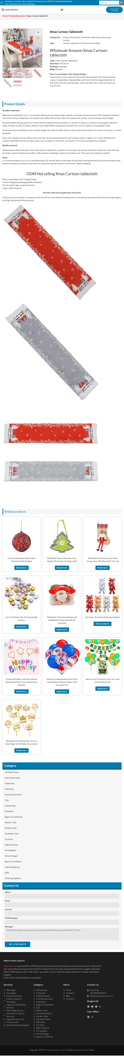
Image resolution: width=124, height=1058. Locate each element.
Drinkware (9, 811)
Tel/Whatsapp (11, 918)
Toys (7, 800)
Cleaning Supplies (13, 878)
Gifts (7, 872)
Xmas (30, 115)
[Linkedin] (96, 1006)
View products (102, 623)
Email (7, 901)
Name (8, 892)
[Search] (121, 3)
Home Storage (11, 856)
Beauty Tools (10, 822)
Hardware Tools (12, 833)
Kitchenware (10, 805)
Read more (21, 567)
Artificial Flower (12, 772)
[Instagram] (100, 1006)
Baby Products (11, 845)
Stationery (9, 789)
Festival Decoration (13, 794)
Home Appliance (12, 867)
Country (8, 910)
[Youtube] (92, 1006)
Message (9, 927)
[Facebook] (88, 1006)
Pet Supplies (10, 850)
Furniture (9, 839)
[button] (62, 10)
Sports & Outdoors (13, 861)
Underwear (10, 783)
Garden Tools (11, 828)
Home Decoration (12, 778)
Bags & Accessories (14, 817)
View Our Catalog (55, 62)
